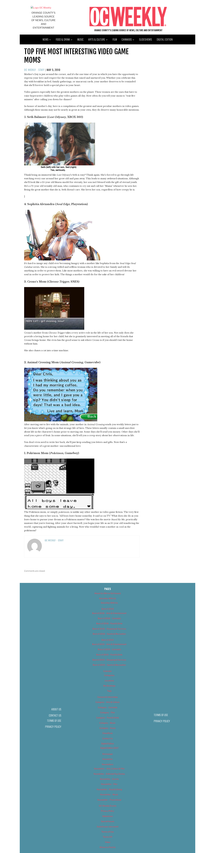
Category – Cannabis (107, 707)
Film (114, 39)
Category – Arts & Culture (107, 702)
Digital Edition (165, 39)
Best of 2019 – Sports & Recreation (109, 665)
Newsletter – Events (109, 779)
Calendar (107, 671)
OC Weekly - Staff (34, 70)
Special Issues (107, 821)
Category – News (107, 728)
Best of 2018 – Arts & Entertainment (109, 613)
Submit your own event (107, 826)
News (45, 39)
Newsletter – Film (109, 784)
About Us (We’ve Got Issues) (107, 593)
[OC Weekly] (41, 7)
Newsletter (107, 759)
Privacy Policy (53, 727)
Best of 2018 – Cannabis (109, 618)
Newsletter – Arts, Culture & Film (109, 768)
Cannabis (127, 39)
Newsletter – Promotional (109, 800)
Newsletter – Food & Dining (109, 789)
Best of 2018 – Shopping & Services (109, 628)
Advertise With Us (107, 598)
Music (80, 39)
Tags (109, 691)
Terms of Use (54, 721)
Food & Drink (63, 39)
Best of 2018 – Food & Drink (109, 623)
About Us (56, 709)
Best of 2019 (108, 640)
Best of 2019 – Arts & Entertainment (109, 644)
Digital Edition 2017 (109, 748)
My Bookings (109, 685)
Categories (109, 675)
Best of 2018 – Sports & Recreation (109, 634)
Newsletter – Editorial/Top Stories (109, 774)
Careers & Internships (107, 697)
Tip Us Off (107, 837)
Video (107, 842)
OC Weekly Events (107, 806)
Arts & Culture (96, 39)
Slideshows (145, 39)
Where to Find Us (107, 847)
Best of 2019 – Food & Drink (109, 654)
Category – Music (107, 723)
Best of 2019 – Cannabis (109, 649)
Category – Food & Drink (107, 717)
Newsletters (107, 764)
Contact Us (55, 715)
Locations (109, 680)
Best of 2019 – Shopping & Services (109, 659)
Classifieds (107, 733)
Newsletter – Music (109, 794)
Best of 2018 (108, 609)
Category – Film (107, 712)
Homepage (107, 754)
